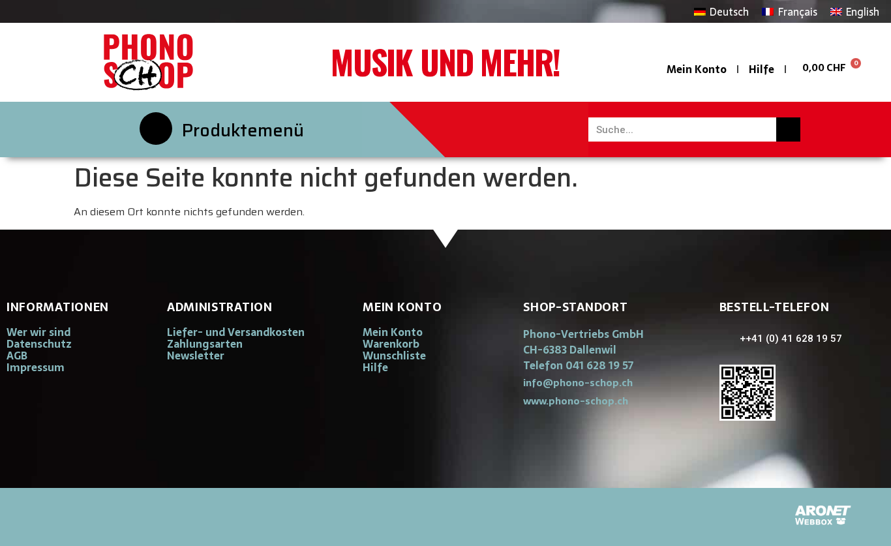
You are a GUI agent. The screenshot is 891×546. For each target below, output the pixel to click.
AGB (17, 355)
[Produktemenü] (156, 128)
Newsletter (195, 355)
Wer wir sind (38, 332)
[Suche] (788, 129)
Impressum (36, 367)
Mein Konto (697, 69)
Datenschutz (39, 344)
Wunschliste (394, 355)
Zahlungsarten (205, 344)
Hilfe (761, 69)
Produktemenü (243, 130)
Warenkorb (391, 344)
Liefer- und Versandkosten (236, 332)
